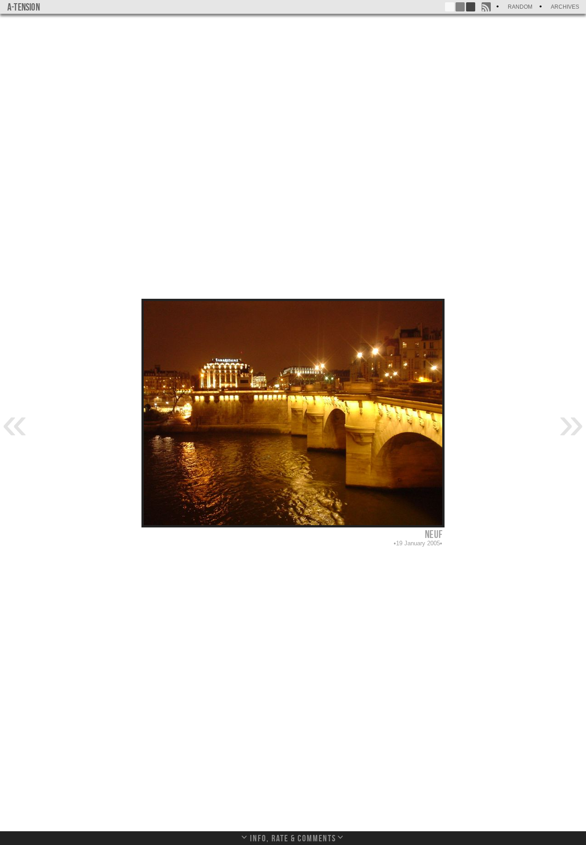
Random (520, 7)
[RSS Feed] (486, 6)
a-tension (23, 6)
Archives (565, 7)
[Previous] (14, 422)
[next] (571, 422)
